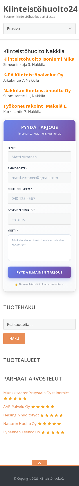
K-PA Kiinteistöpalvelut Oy (33, 75)
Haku (14, 338)
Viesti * (13, 230)
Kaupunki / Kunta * (21, 210)
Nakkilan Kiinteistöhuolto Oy (37, 90)
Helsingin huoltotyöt (21, 415)
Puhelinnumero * (20, 189)
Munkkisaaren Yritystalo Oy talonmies (36, 392)
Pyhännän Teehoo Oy (21, 431)
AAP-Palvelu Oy (16, 406)
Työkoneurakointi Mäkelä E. (35, 106)
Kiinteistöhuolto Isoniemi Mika (39, 59)
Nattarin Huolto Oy (20, 423)
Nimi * (12, 147)
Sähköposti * (17, 168)
